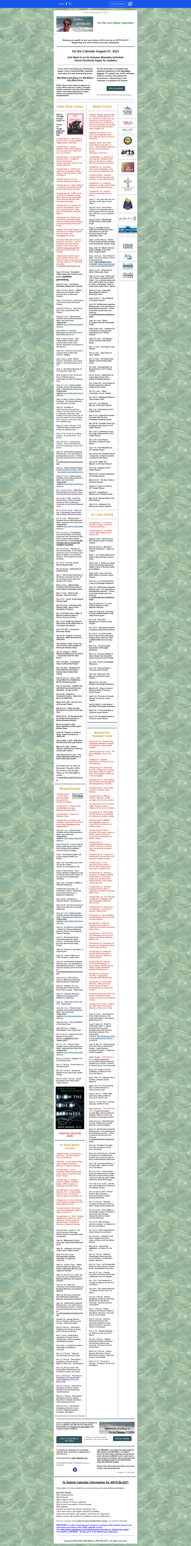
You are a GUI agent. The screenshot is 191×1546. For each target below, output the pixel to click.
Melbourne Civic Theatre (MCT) (67, 1039)
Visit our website (116, 88)
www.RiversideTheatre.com (69, 266)
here (69, 421)
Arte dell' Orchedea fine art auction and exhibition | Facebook (69, 543)
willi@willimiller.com (80, 1458)
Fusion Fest (103, 976)
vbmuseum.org (69, 248)
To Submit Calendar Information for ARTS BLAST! (95, 1482)
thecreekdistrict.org (103, 262)
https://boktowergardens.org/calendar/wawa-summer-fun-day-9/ (102, 1038)
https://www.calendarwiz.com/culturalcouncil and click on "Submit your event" (95, 1529)
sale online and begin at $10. (60, 132)
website (62, 236)
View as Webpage (125, 95)
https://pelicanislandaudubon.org (70, 472)
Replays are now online (80, 1427)
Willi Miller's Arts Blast (67, 78)
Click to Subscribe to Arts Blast (69, 1439)
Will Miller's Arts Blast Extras (80, 79)
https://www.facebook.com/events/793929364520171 (102, 265)
